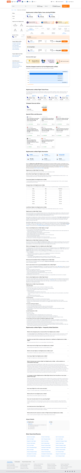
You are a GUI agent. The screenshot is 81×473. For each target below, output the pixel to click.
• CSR (47, 471)
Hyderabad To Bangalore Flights (61, 441)
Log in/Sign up (70, 1)
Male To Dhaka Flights (15, 56)
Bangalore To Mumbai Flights (61, 447)
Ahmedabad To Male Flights (16, 42)
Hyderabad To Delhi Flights (46, 447)
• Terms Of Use (30, 471)
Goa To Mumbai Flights (60, 451)
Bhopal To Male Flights (15, 49)
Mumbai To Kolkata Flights (45, 445)
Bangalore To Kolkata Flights (61, 453)
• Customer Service (37, 471)
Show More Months (30, 84)
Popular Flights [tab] (9, 461)
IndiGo (31, 154)
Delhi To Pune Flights (44, 441)
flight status (52, 279)
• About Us (41, 471)
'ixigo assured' (39, 224)
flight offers (51, 342)
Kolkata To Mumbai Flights (45, 451)
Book (65, 41)
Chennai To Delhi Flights (31, 443)
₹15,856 (46, 154)
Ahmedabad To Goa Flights (31, 453)
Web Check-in (60, 266)
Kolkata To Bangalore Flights (32, 451)
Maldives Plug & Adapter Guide (17, 66)
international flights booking (43, 225)
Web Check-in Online (15, 63)
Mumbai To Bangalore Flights (61, 445)
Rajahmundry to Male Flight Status (17, 62)
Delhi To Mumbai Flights (60, 436)
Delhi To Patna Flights (45, 449)
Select (45, 109)
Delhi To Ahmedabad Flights (32, 447)
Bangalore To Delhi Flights (31, 441)
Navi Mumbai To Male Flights (16, 46)
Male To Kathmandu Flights (16, 55)
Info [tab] (34, 461)
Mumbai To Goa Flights (31, 436)
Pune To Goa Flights (30, 445)
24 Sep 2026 (61, 154)
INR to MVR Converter (15, 67)
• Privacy (28, 471)
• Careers (34, 471)
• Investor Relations (45, 471)
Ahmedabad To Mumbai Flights (46, 453)
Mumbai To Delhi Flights (45, 436)
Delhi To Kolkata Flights (45, 443)
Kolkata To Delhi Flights (60, 443)
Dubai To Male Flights (15, 45)
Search (65, 6)
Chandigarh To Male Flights (16, 44)
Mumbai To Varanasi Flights (60, 449)
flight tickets (61, 166)
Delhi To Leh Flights (30, 449)
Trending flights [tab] (17, 461)
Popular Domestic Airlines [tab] (26, 461)
